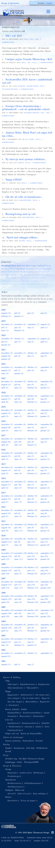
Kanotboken (12, 800)
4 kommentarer (39, 162)
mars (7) (18, 502)
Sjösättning (6, 265)
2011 (3, 521)
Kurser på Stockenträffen (31, 733)
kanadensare (25, 200)
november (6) (20, 538)
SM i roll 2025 (13, 36)
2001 (3, 661)
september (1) (46, 653)
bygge (33, 265)
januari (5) (45, 530)
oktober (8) (32, 495)
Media (21, 162)
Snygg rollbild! (13, 179)
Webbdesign (38, 772)
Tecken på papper (28, 800)
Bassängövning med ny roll (20, 214)
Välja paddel (31, 687)
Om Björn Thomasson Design (31, 758)
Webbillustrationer (15, 786)
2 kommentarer (35, 183)
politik (22, 284)
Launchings (20, 268)
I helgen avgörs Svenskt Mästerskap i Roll (28, 59)
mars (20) (18, 616)
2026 (3, 309)
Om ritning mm (41, 694)
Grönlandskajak (18, 280)
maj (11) (44, 541)
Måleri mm (19, 790)
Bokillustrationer (14, 783)
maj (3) (44, 470)
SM (37, 39)
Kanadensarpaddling (32, 712)
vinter (29, 286)
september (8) (46, 581)
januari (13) (46, 573)
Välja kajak (12, 684)
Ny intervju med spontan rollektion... (25, 159)
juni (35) (31, 584)
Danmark (28, 274)
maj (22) (44, 556)
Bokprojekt (12, 772)
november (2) (20, 324)
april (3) (4, 430)
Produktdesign (13, 776)
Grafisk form (24, 772)
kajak (3, 277)
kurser (22, 86)
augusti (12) (6, 556)
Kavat (48, 265)
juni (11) (31, 570)
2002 (3, 650)
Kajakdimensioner (27, 684)
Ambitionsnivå (26, 694)
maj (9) (44, 513)
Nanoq (38, 268)
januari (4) (5, 344)
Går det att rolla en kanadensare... (24, 197)
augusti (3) (6, 313)
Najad (42, 271)
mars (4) (18, 401)
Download (13, 705)
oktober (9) (32, 596)
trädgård (23, 286)
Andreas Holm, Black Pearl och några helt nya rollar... (27, 134)
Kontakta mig (11, 758)
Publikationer (42, 748)
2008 (3, 564)
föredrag (42, 274)
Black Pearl (28, 139)
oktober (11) (33, 624)
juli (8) (17, 398)
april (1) (44, 327)
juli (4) (4, 341)
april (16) (5, 573)
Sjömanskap (38, 716)
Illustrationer (10, 779)
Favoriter (39, 740)
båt (39, 284)
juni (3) (31, 456)
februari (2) (19, 330)
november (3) (20, 438)
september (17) (47, 596)
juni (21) (31, 556)
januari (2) (5, 359)
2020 (3, 392)
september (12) (47, 538)
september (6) (46, 381)
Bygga (8, 691)
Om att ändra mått (31, 698)
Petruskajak (46, 268)
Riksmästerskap (32, 112)
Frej (23, 265)
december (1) (7, 324)
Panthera (24, 271)
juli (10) (17, 441)
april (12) (5, 587)
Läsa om (9, 719)
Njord (22, 241)
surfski (43, 277)
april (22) (5, 616)
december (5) (7, 438)
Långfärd (47, 712)
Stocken (44, 284)
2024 (3, 335)
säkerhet (14, 274)
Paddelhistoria (48, 723)
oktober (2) (32, 367)
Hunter (4, 271)
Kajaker (8, 748)
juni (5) (31, 384)
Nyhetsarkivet (28, 740)
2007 (3, 578)
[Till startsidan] (15, 12)
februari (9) (32, 530)
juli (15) (17, 627)
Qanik (9, 286)
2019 (3, 406)
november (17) (20, 638)
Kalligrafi (9, 790)
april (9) (4, 530)
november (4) (20, 395)
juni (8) (31, 498)
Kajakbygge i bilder (13, 762)
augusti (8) (6, 527)
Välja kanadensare (15, 687)
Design (8, 769)
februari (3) (32, 416)
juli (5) (17, 570)
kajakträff (41, 265)
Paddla (24, 709)
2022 (3, 364)
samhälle (27, 277)
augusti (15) (6, 570)
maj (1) (31, 327)
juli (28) (17, 599)
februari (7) (32, 630)
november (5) (7, 338)
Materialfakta (31, 701)
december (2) (7, 352)
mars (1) (5, 330)
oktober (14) (33, 553)
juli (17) (17, 584)
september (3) (33, 324)
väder (3, 286)
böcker (16, 271)
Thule (20, 274)
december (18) (7, 610)
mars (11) (18, 530)
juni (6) (31, 398)
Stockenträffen (9, 89)
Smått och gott (23, 793)
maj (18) (44, 570)
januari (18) (46, 587)
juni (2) (17, 327)
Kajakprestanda (45, 684)
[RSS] (52, 832)
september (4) (46, 410)
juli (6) (17, 384)
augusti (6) (6, 355)
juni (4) (31, 370)
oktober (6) (32, 524)
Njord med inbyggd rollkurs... (23, 237)
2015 (3, 464)
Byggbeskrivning (47, 701)
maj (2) (44, 313)
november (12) (20, 524)
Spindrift (35, 277)
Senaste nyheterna (13, 740)
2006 (3, 592)
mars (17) (18, 587)
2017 (3, 435)
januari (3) (45, 416)
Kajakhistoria (13, 723)
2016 (3, 449)
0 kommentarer (26, 89)
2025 (26, 39)
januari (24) (46, 616)
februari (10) (33, 616)
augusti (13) (6, 541)
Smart (37, 271)
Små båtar (30, 748)
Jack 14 (28, 280)
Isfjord (12, 268)
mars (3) (18, 416)
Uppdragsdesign (14, 730)
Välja (7, 680)
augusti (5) (6, 384)
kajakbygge (11, 277)
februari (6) (32, 573)
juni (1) (31, 313)
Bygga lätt (46, 698)
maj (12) (44, 527)
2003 (3, 635)
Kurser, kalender (12, 709)
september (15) (47, 610)
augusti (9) (6, 513)
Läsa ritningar (13, 698)
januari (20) (46, 602)
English (49, 3)
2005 (3, 607)
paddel (16, 284)
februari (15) (33, 587)
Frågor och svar (12, 733)
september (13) (47, 567)
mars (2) (5, 373)
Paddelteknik (33, 86)
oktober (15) (33, 581)
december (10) (7, 638)
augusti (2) (45, 324)
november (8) (20, 624)
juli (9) (17, 427)
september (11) (47, 395)
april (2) (4, 387)
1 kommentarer (46, 62)
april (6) (4, 401)
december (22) (7, 596)
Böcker (8, 797)
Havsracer (5, 274)
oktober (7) (32, 638)
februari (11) (33, 544)
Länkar (39, 726)
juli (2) (17, 355)
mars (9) (18, 602)
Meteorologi (24, 716)
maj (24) (44, 584)
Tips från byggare (15, 701)
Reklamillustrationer (32, 783)
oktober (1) (19, 338)
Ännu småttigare (40, 793)
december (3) (7, 395)
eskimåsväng (28, 217)
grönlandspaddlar (40, 286)
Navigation (12, 716)
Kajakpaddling (13, 712)
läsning (31, 271)
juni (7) (31, 484)
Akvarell (10, 793)
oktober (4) (32, 381)
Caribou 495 (38, 280)
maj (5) (44, 355)
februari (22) (33, 602)
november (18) (20, 596)
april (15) (5, 602)
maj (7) (44, 427)
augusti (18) (6, 627)
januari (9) (45, 544)
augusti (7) (6, 398)
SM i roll (32, 62)
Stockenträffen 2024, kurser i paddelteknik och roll (27, 81)
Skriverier (49, 726)
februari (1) (6, 316)
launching (30, 268)
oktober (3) (32, 352)
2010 (3, 535)
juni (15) (31, 541)
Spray (48, 274)
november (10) (20, 553)
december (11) (7, 553)
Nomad (20, 277)
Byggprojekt (12, 694)
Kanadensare (19, 748)
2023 (3, 349)
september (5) (46, 495)
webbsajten (6, 280)
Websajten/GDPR (31, 762)
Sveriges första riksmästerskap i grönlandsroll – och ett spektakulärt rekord (25, 107)
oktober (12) (33, 567)
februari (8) (32, 559)
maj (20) (44, 599)
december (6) (7, 538)
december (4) (7, 581)
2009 (3, 549)
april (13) (5, 559)
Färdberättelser (15, 726)
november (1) (20, 352)
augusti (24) (6, 613)
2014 (3, 478)
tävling (35, 274)
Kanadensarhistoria (30, 723)
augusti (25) (6, 599)
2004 (3, 621)
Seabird (16, 286)
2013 (3, 492)
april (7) (4, 502)
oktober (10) (33, 610)
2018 (3, 421)
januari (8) (45, 559)
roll (32, 39)
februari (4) (32, 430)
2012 (3, 507)
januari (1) (18, 316)
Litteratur (29, 726)
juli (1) (17, 370)
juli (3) (17, 313)
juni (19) (31, 599)
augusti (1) (6, 664)
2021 (3, 378)
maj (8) (44, 398)
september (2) (33, 338)
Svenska (41, 3)
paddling (5, 268)
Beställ (8, 751)
